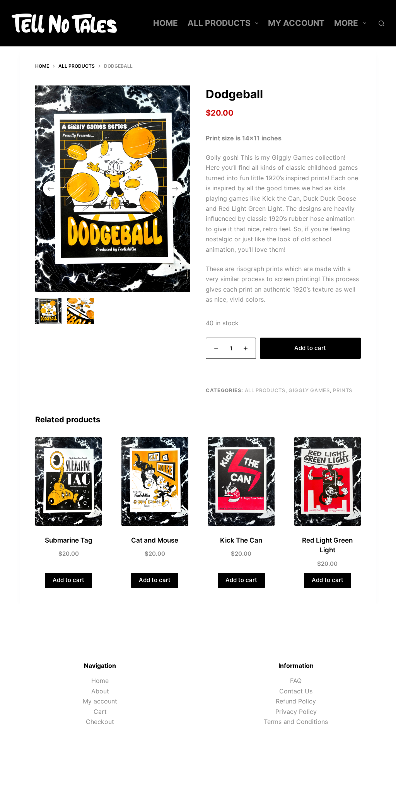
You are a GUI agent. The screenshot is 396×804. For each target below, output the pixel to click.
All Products (219, 23)
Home (165, 23)
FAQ (296, 681)
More (346, 23)
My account (296, 23)
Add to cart (310, 348)
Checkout (100, 721)
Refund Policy (296, 701)
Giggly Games (309, 390)
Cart (100, 711)
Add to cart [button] (68, 580)
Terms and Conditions (296, 721)
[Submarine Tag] (68, 481)
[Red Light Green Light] (327, 481)
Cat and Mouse (154, 540)
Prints (342, 390)
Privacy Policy (296, 711)
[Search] (381, 23)
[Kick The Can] (241, 481)
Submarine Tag (68, 540)
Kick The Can (241, 540)
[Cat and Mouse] (154, 481)
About (100, 691)
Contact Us (295, 691)
